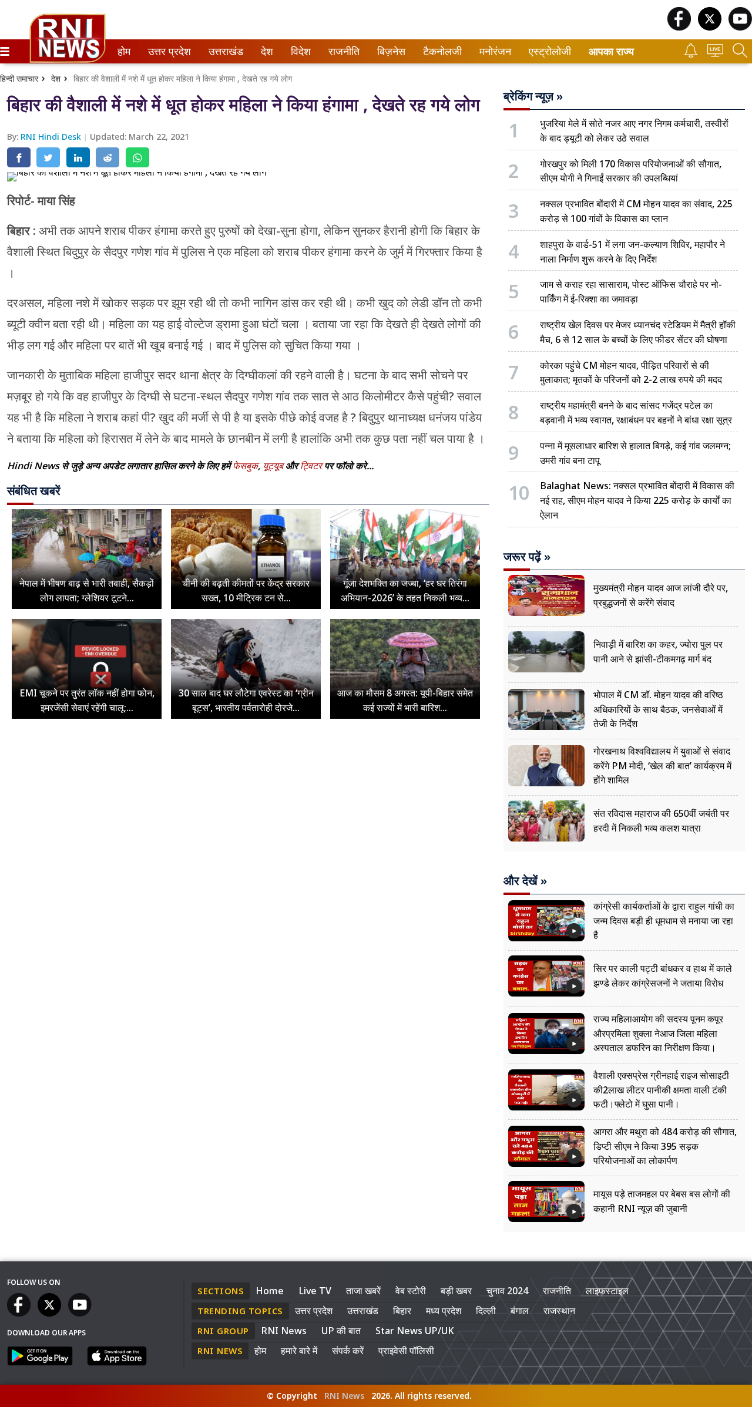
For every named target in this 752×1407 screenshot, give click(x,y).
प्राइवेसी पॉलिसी (406, 1351)
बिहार (402, 1311)
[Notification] (691, 54)
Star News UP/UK (414, 1331)
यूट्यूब (274, 466)
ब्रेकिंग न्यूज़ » (533, 96)
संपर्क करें (348, 1351)
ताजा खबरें (363, 1291)
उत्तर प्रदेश (167, 51)
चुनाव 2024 (507, 1291)
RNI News (284, 1331)
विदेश (299, 51)
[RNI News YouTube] (740, 27)
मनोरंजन (493, 51)
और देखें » (525, 881)
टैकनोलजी (440, 51)
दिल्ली (486, 1311)
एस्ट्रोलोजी (547, 51)
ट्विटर (311, 466)
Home (270, 1291)
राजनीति (342, 51)
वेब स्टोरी (410, 1291)
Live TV (314, 1291)
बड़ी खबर (456, 1291)
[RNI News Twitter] (709, 27)
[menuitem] (124, 51)
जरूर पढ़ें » (526, 557)
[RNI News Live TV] (715, 54)
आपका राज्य (611, 51)
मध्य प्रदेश (443, 1311)
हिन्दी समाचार (19, 78)
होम (123, 51)
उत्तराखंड (224, 51)
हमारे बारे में (299, 1351)
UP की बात (341, 1331)
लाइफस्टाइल (607, 1291)
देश (266, 51)
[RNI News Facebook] (679, 27)
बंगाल (520, 1311)
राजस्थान (559, 1311)
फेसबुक (245, 466)
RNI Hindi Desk (52, 136)
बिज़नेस (389, 51)
